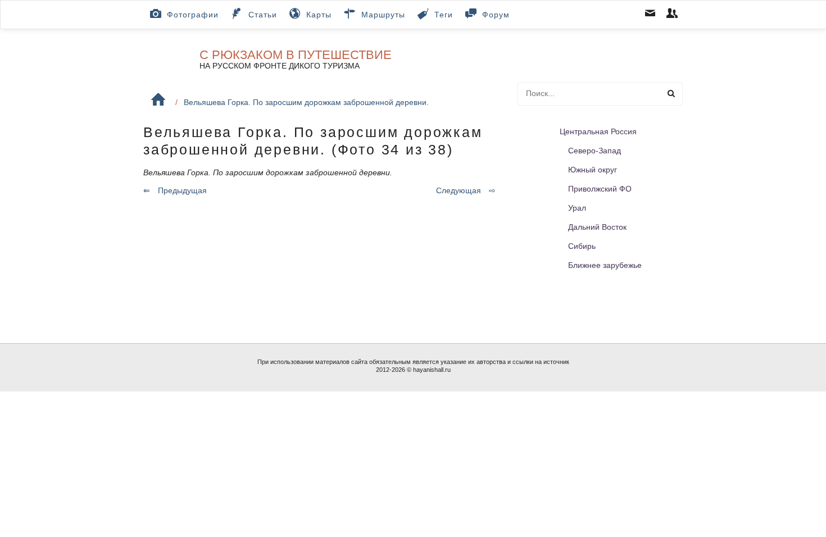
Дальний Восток (597, 226)
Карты (319, 14)
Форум (496, 14)
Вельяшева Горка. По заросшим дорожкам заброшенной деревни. (306, 102)
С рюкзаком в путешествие (295, 55)
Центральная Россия (598, 131)
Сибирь (582, 246)
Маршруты (383, 14)
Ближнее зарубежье (605, 265)
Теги (443, 14)
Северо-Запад (594, 150)
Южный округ (592, 169)
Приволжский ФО (600, 188)
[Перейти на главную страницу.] (158, 99)
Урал (577, 207)
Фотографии (193, 14)
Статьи (262, 14)
